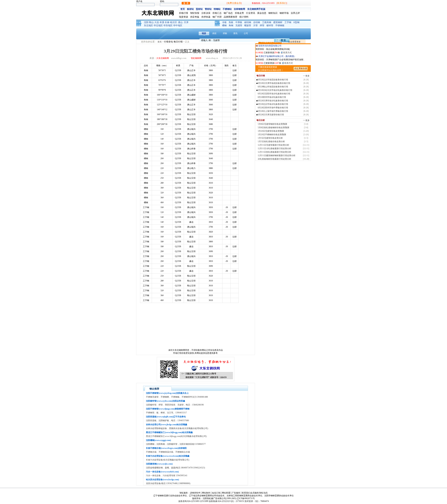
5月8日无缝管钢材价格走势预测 (272, 124)
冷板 (224, 22)
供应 (214, 33)
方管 (255, 25)
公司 (246, 33)
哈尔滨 (173, 22)
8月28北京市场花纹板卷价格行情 (273, 79)
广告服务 (236, 493)
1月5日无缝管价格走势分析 (270, 138)
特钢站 (217, 9)
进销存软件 (195, 493)
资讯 (235, 33)
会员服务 (255, 493)
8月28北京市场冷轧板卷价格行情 (273, 104)
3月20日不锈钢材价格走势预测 (272, 134)
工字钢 (287, 22)
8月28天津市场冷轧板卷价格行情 (273, 100)
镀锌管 (269, 25)
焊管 (262, 25)
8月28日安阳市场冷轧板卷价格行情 (274, 93)
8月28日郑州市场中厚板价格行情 (273, 107)
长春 (167, 22)
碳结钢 (247, 22)
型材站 (199, 9)
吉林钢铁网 (239, 9)
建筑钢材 (277, 22)
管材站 (208, 9)
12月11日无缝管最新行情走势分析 (273, 145)
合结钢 (256, 22)
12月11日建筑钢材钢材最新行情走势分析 (276, 155)
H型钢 (296, 22)
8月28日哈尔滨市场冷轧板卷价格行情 (275, 90)
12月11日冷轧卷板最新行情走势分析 (274, 148)
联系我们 (281, 3)
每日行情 (178, 41)
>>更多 (306, 76)
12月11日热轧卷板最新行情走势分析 (274, 152)
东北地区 (148, 25)
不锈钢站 (227, 9)
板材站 (190, 9)
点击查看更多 (294, 42)
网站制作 (206, 493)
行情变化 (169, 41)
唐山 (180, 22)
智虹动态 (263, 493)
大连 (156, 22)
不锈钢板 (279, 25)
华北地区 (158, 25)
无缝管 (238, 25)
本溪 (162, 22)
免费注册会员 (234, 3)
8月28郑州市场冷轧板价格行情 (272, 97)
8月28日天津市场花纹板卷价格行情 (274, 83)
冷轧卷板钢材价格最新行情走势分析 (274, 159)
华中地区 (177, 25)
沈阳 (146, 22)
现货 (204, 33)
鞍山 (151, 22)
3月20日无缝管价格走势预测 (271, 131)
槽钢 (224, 25)
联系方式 (287, 52)
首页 (182, 9)
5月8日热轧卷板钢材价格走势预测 (273, 127)
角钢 (231, 25)
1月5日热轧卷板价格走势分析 (271, 141)
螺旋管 (247, 25)
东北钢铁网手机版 (256, 9)
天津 (186, 22)
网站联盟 (226, 493)
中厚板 (238, 22)
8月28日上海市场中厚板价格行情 (273, 111)
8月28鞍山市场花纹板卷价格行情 (273, 86)
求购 (225, 33)
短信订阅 (216, 493)
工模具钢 (266, 22)
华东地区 (168, 25)
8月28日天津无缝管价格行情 (271, 114)
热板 (231, 22)
